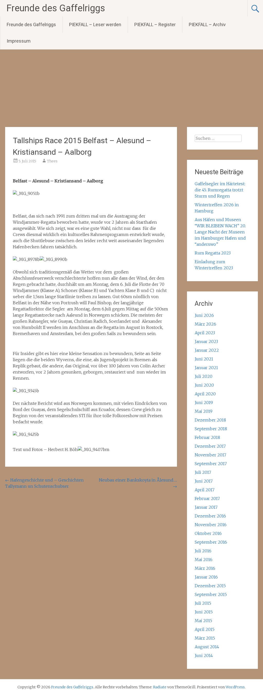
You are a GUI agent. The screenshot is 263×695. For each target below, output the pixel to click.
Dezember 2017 (210, 446)
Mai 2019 (203, 411)
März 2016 (205, 568)
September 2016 (211, 542)
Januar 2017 (206, 507)
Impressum (19, 41)
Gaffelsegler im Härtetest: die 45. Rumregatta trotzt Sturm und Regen (220, 190)
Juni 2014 (204, 655)
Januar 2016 (206, 577)
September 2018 (211, 428)
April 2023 (205, 332)
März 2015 (205, 638)
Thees (52, 161)
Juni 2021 (204, 358)
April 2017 (204, 489)
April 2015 (204, 629)
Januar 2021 (206, 367)
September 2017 (211, 463)
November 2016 (211, 524)
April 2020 (205, 393)
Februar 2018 (207, 437)
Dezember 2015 (210, 585)
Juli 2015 (203, 603)
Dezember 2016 (210, 515)
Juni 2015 (204, 611)
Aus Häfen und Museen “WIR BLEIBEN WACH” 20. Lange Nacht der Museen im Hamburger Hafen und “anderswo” (220, 232)
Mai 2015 (203, 620)
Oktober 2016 (208, 533)
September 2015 (211, 594)
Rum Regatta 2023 (213, 253)
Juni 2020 (204, 385)
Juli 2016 (203, 550)
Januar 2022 (207, 350)
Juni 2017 (204, 481)
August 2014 (207, 646)
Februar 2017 (207, 498)
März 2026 (205, 324)
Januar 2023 (206, 341)
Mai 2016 (203, 559)
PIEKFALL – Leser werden (95, 24)
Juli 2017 (203, 472)
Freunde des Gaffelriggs (55, 8)
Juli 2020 (203, 376)
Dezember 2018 (210, 420)
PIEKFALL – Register (155, 24)
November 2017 (210, 454)
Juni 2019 (204, 402)
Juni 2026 (204, 315)
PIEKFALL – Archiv (207, 24)
